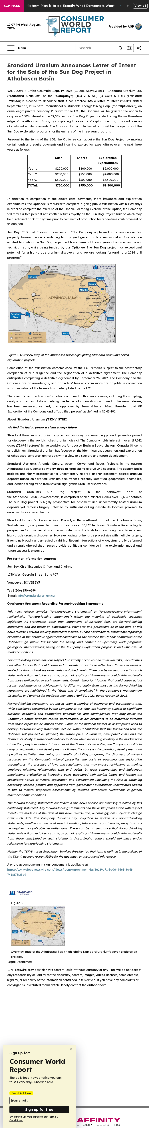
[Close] (71, 1049)
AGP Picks (12, 6)
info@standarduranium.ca (36, 595)
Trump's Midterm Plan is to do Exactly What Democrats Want (62, 6)
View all (140, 5)
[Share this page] (139, 48)
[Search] (120, 48)
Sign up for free (39, 1109)
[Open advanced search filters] (129, 48)
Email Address (21, 1093)
